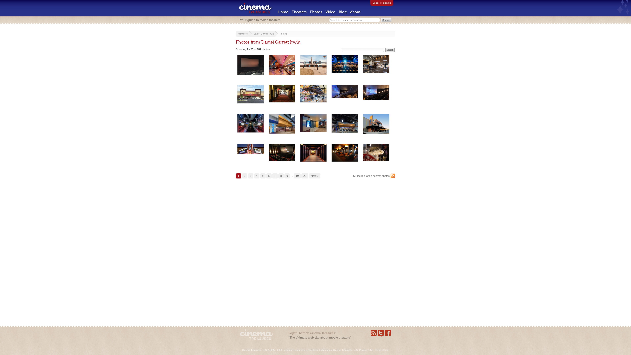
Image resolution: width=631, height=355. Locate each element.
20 (304, 176)
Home (283, 12)
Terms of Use (381, 350)
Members (243, 33)
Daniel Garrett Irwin (264, 33)
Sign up (387, 2)
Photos (316, 12)
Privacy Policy (366, 350)
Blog (343, 12)
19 (297, 176)
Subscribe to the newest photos (371, 176)
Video (330, 12)
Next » (314, 176)
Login (376, 2)
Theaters (299, 12)
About (355, 12)
